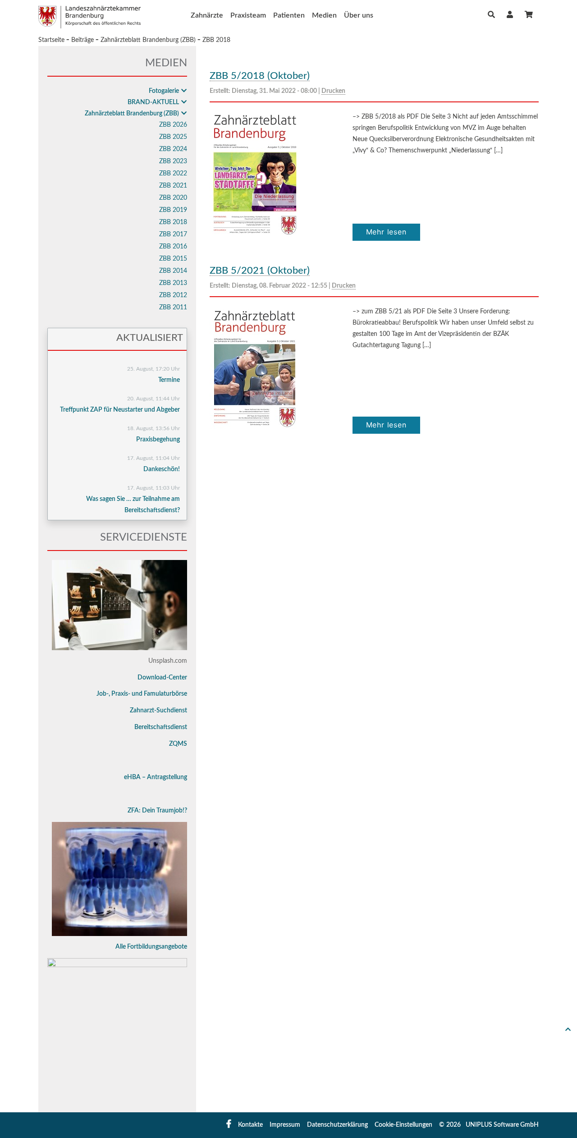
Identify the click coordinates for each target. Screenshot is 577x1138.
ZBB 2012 (173, 295)
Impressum (285, 1125)
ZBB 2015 (173, 259)
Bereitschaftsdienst (160, 727)
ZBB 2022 (173, 173)
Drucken (333, 91)
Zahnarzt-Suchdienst (158, 710)
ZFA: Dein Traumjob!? (157, 811)
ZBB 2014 (173, 271)
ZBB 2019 (173, 210)
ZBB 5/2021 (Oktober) (260, 270)
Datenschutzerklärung (337, 1125)
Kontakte (250, 1125)
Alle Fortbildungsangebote (151, 947)
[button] (510, 14)
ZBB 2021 (173, 186)
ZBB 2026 (173, 125)
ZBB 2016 (173, 246)
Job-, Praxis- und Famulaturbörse (141, 694)
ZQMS (178, 744)
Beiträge (82, 40)
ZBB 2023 (173, 161)
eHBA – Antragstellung (155, 777)
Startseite (51, 40)
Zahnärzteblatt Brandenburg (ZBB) (148, 40)
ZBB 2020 (173, 198)
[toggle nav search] (491, 14)
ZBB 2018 (216, 40)
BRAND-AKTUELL (153, 102)
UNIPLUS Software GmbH (502, 1125)
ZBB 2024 (173, 149)
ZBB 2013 (173, 283)
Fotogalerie (164, 91)
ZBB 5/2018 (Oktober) (260, 76)
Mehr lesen (386, 231)
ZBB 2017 (173, 234)
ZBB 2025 (173, 137)
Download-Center (162, 678)
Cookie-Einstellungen (403, 1125)
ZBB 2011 (173, 307)
